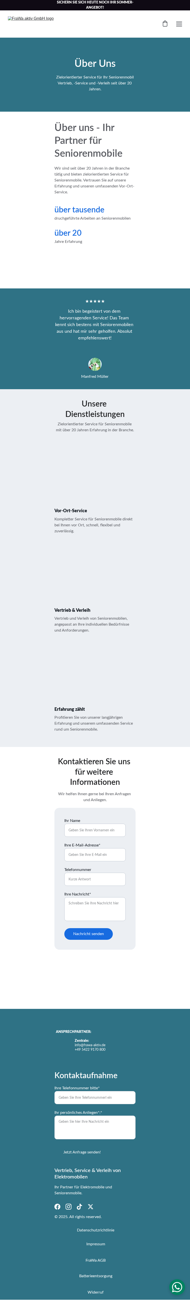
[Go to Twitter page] (91, 1207)
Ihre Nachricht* (77, 894)
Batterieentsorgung (95, 1276)
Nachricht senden (88, 934)
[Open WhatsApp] (177, 1287)
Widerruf (96, 1292)
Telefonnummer (77, 870)
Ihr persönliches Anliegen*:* (78, 1113)
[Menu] (179, 24)
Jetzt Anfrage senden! (82, 1152)
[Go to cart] (165, 24)
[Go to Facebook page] (57, 1207)
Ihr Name (72, 821)
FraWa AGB (96, 1260)
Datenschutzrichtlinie (95, 1230)
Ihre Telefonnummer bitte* (77, 1088)
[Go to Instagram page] (68, 1207)
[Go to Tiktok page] (79, 1207)
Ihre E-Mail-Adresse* (82, 845)
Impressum (95, 1244)
